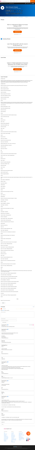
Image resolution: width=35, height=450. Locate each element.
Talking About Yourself (6, 3)
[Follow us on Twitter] (26, 439)
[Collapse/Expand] (17, 306)
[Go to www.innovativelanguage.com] (17, 446)
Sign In (28, 1)
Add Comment (4, 322)
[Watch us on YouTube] (28, 439)
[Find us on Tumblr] (26, 440)
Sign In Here (19, 52)
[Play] (1, 39)
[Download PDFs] (19, 11)
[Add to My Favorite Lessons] (15, 11)
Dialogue (3, 17)
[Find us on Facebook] (29, 439)
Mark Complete (8, 10)
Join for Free (17, 31)
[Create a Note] (17, 11)
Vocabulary (9, 17)
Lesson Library (2, 3)
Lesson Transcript (21, 17)
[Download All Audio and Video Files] (22, 11)
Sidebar (33, 3)
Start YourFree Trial (32, 1)
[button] (26, 1)
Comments (26, 17)
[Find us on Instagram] (28, 440)
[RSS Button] (1, 308)
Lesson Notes (14, 17)
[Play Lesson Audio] (2, 8)
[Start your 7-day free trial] (28, 433)
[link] (25, 3)
